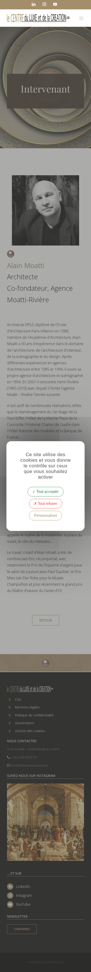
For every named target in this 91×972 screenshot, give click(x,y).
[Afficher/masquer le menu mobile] (81, 18)
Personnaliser (45, 516)
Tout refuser (47, 504)
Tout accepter (47, 492)
